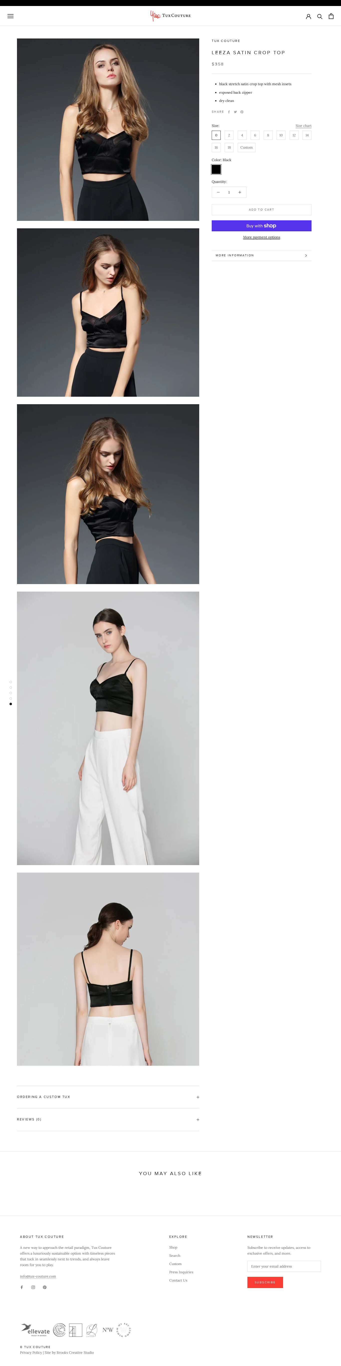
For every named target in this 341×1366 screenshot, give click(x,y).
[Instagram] (33, 1287)
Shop (173, 1247)
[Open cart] (331, 16)
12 (294, 135)
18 (229, 147)
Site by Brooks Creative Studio (69, 1352)
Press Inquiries (181, 1272)
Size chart (304, 125)
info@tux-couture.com (38, 1276)
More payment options (261, 237)
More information (235, 255)
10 (281, 135)
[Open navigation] (10, 16)
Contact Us (178, 1280)
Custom (246, 147)
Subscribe (265, 1282)
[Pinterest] (241, 111)
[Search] (320, 16)
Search (174, 1255)
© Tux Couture (35, 1347)
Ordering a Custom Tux (43, 1097)
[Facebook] (228, 111)
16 (216, 147)
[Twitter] (235, 111)
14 (307, 135)
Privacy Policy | (32, 1352)
